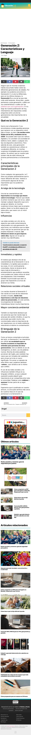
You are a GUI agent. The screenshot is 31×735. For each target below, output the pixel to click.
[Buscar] (28, 415)
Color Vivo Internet (11, 726)
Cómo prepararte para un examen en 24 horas (14, 696)
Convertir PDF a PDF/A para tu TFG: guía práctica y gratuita (21, 507)
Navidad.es (3, 718)
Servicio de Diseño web (21, 708)
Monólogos (3, 721)
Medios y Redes (25, 707)
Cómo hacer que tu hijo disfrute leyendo (21, 498)
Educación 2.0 (4, 714)
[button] (29, 5)
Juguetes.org (4, 720)
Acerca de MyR (19, 710)
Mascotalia (19, 714)
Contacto (11, 710)
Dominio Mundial (5, 716)
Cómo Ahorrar (19, 716)
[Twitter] (16, 1)
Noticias (4, 43)
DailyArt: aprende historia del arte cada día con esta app (21, 516)
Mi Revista (18, 720)
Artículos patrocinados (8, 708)
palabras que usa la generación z (12, 106)
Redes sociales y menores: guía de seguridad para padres (12, 462)
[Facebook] (14, 1)
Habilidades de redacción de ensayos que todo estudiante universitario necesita (14, 675)
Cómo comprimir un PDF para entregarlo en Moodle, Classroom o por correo (22, 490)
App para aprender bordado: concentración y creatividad (14, 568)
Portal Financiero (20, 718)
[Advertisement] (15, 25)
